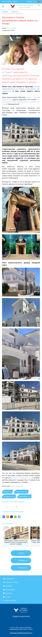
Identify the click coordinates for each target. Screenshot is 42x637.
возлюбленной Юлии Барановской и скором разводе (21, 101)
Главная (5, 12)
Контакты (8, 593)
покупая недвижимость (21, 478)
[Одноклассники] (7, 517)
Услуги (7, 597)
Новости (15, 12)
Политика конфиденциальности (21, 633)
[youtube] (33, 621)
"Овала (8, 72)
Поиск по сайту (10, 600)
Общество (7, 492)
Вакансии (8, 586)
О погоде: (30, 1)
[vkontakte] (28, 621)
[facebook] (9, 621)
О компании (9, 579)
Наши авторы (10, 590)
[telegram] (23, 621)
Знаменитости (9, 496)
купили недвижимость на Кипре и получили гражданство (21, 88)
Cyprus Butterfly (17, 486)
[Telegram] (19, 517)
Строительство (21, 492)
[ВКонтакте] (4, 517)
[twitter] (19, 621)
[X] (11, 517)
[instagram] (14, 621)
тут (29, 482)
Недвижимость (24, 496)
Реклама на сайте (11, 582)
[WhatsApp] (15, 517)
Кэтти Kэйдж (11, 28)
